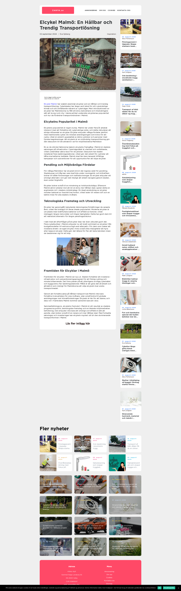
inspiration (111, 34)
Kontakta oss (123, 10)
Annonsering (91, 10)
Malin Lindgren (127, 275)
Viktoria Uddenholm (129, 241)
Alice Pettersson (128, 38)
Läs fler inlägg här (78, 323)
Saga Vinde (126, 106)
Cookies (111, 10)
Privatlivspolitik (169, 588)
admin (124, 174)
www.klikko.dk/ (74, 584)
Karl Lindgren (127, 72)
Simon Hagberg (127, 140)
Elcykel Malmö (50, 104)
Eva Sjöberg (65, 34)
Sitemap (109, 584)
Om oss (102, 10)
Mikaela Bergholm (128, 208)
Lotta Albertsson (128, 309)
